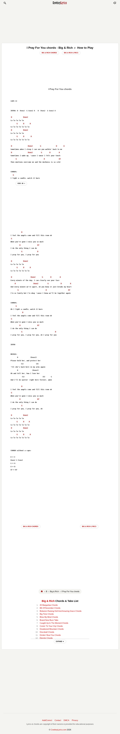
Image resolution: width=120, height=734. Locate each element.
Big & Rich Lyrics (71, 53)
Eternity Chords (46, 638)
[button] (5, 3)
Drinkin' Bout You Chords (50, 635)
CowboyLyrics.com (58, 730)
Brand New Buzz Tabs (49, 620)
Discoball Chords (47, 632)
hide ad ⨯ (21, 183)
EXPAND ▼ (60, 641)
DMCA (66, 720)
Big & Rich (48, 601)
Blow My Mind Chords (49, 617)
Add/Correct (47, 720)
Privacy (75, 720)
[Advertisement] (60, 23)
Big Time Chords (47, 614)
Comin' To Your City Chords (51, 626)
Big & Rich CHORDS (30, 526)
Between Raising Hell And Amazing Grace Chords (60, 611)
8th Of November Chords (50, 608)
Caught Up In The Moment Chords (54, 623)
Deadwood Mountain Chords (52, 629)
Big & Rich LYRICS (89, 526)
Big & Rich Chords (49, 53)
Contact (58, 720)
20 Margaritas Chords (49, 605)
